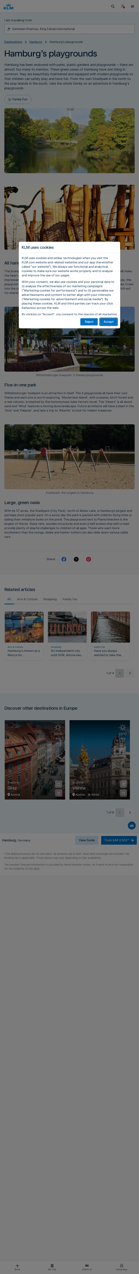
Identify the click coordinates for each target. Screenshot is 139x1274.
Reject (89, 321)
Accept (109, 321)
